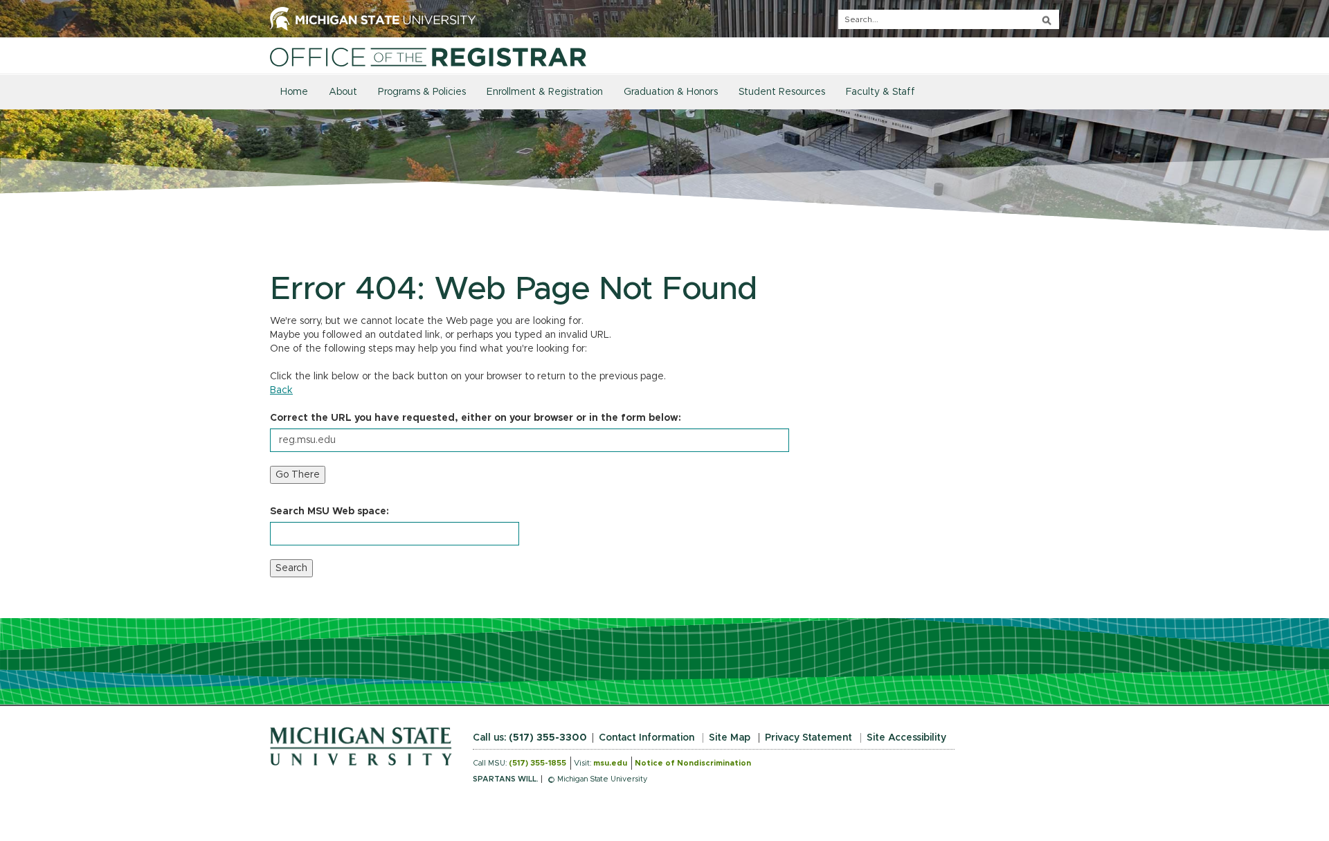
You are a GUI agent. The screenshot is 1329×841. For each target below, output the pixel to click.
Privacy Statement (808, 738)
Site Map (729, 738)
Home (294, 92)
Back (281, 390)
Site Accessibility (906, 738)
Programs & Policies (422, 92)
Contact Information (646, 738)
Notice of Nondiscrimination (693, 763)
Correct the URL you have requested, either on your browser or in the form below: (475, 418)
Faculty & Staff (880, 92)
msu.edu (610, 763)
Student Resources (782, 92)
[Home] (428, 57)
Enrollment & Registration (545, 92)
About (343, 92)
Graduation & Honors (671, 92)
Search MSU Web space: (329, 511)
